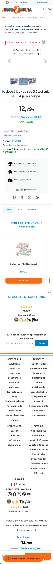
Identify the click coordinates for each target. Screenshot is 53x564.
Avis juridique (38, 397)
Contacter (14, 369)
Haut (49, 292)
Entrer (14, 431)
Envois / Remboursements (38, 404)
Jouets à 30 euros (38, 449)
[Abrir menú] (3, 17)
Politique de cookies (38, 380)
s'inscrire (14, 435)
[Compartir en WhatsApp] (29, 197)
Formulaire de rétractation (14, 408)
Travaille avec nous (14, 394)
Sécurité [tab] (32, 210)
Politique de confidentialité (39, 390)
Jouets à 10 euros (38, 440)
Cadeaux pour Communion (38, 433)
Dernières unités (39, 464)
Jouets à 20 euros (38, 445)
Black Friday (38, 454)
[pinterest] (24, 494)
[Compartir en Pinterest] (37, 197)
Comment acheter (14, 401)
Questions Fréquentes (14, 376)
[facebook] (14, 494)
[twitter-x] (19, 494)
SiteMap (38, 473)
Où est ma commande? (14, 443)
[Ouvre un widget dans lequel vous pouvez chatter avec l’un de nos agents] (23, 559)
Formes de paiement (14, 385)
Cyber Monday (39, 459)
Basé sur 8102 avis (26, 312)
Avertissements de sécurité (38, 371)
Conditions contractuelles (39, 413)
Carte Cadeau (38, 468)
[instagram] (10, 494)
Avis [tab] (20, 210)
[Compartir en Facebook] (14, 197)
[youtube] (28, 494)
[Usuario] (43, 10)
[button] (9, 61)
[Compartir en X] (22, 197)
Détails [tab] (9, 210)
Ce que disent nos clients (14, 418)
